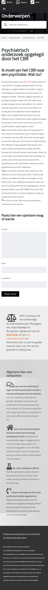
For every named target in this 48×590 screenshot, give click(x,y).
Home (3, 38)
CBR (29, 81)
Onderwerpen (14, 38)
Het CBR (40, 38)
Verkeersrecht (29, 38)
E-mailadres (6, 278)
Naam (4, 263)
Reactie (4, 229)
